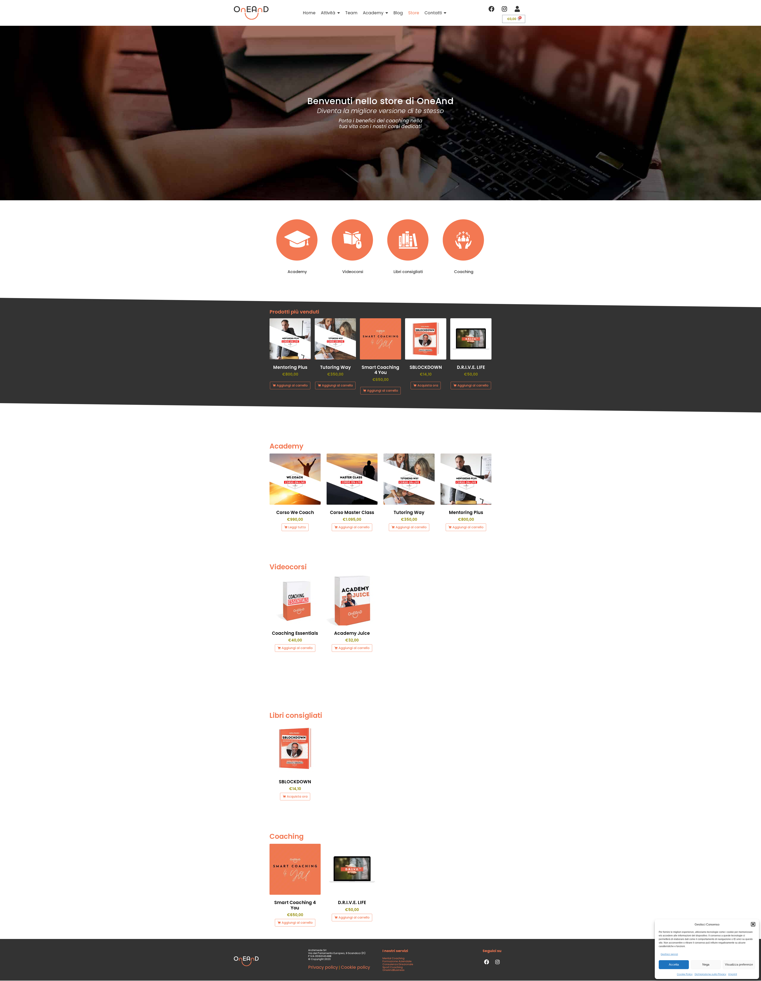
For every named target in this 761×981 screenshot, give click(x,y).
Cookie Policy (685, 974)
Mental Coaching (393, 958)
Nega (705, 964)
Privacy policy (323, 967)
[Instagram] (504, 9)
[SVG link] (251, 13)
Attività (328, 13)
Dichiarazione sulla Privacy (710, 974)
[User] (517, 9)
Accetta (674, 964)
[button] (753, 924)
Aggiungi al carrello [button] (292, 385)
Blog (398, 13)
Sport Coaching (392, 967)
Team (351, 13)
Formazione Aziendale (397, 961)
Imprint (732, 974)
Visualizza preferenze (739, 964)
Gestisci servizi (669, 954)
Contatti (433, 13)
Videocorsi (352, 271)
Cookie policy (355, 967)
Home (309, 13)
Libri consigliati (408, 271)
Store (413, 13)
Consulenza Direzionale (397, 964)
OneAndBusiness (393, 970)
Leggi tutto (297, 527)
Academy (373, 13)
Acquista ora (427, 385)
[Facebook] (491, 9)
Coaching (463, 271)
